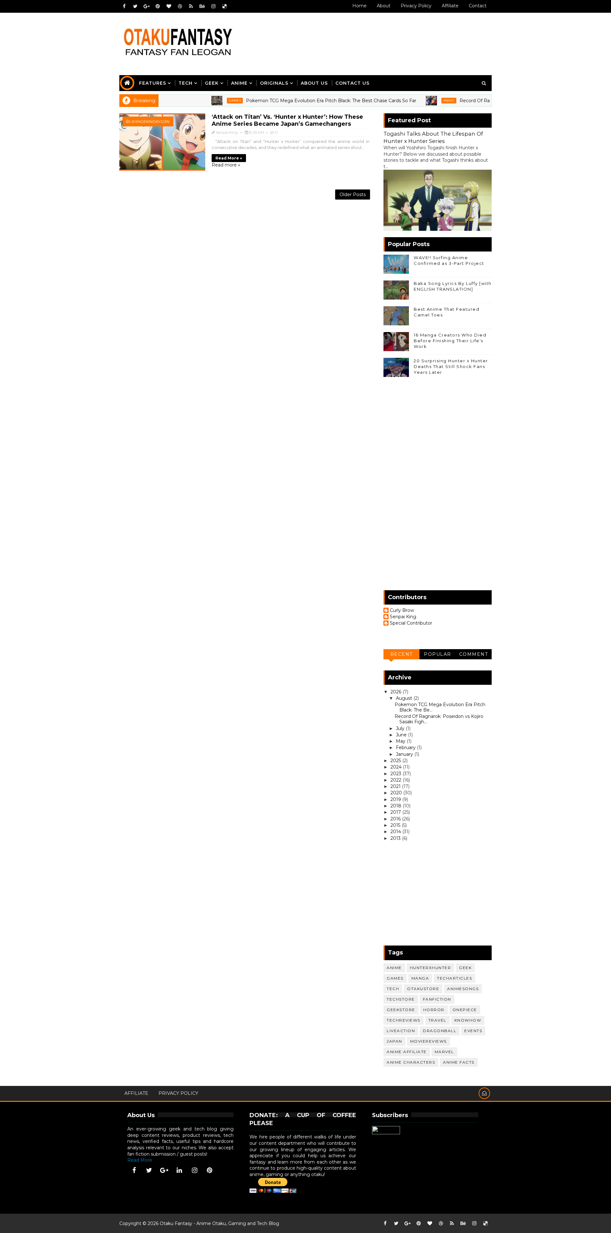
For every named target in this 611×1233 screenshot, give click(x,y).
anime (427, 100)
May (401, 741)
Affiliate (450, 6)
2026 (396, 692)
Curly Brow (402, 610)
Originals (274, 83)
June (402, 735)
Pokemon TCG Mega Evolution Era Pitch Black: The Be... (440, 707)
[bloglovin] (168, 6)
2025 (396, 760)
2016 (396, 819)
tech (393, 988)
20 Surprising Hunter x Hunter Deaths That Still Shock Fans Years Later (451, 366)
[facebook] (124, 6)
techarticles (454, 978)
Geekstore (401, 1009)
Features (152, 83)
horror (434, 1009)
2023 (396, 773)
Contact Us (352, 83)
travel (437, 1020)
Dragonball (439, 1030)
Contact (478, 6)
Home (359, 6)
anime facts (458, 1062)
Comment (473, 654)
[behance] (202, 6)
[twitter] (135, 6)
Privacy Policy (416, 6)
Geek (212, 83)
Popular (437, 654)
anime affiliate (407, 1051)
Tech (186, 83)
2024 (396, 767)
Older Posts (353, 194)
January (405, 754)
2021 (396, 786)
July (401, 728)
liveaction (401, 1030)
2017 (396, 812)
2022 (396, 780)
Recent (401, 654)
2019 (396, 799)
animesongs (463, 988)
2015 (396, 825)
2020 (396, 793)
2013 (396, 838)
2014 (396, 831)
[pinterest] (157, 6)
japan (394, 1041)
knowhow (467, 1020)
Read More (139, 1160)
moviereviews (428, 1041)
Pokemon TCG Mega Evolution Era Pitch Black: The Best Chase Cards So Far (309, 100)
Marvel (444, 1051)
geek (465, 967)
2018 (396, 806)
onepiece (465, 1009)
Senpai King (403, 617)
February (406, 747)
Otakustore (423, 988)
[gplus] (146, 6)
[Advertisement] (375, 37)
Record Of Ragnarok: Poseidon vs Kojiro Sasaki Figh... (439, 719)
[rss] (191, 6)
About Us (314, 83)
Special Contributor (411, 623)
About (383, 6)
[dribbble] (180, 6)
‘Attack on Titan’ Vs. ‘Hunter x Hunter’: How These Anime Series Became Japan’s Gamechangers (287, 120)
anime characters (411, 1062)
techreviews (403, 1020)
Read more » (228, 158)
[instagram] (213, 6)
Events (473, 1030)
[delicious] (224, 6)
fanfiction (437, 999)
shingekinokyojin (150, 121)
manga (420, 978)
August (404, 698)
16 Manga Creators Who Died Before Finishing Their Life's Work (450, 340)
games (213, 100)
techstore (401, 999)
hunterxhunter (430, 967)
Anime (239, 83)
